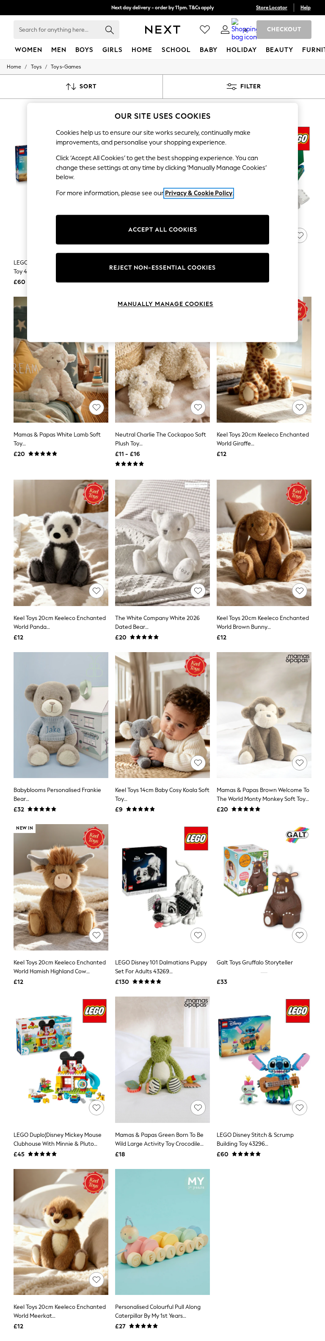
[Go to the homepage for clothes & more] (162, 29)
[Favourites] (205, 29)
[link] (225, 29)
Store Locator (271, 8)
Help (305, 8)
